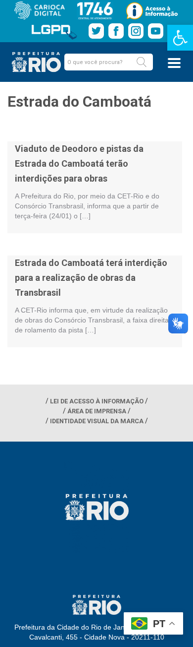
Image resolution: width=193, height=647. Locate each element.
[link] (180, 38)
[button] (141, 62)
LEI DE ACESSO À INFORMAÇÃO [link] (97, 401)
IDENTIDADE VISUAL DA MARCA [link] (97, 421)
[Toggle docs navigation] (174, 63)
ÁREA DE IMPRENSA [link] (96, 411)
